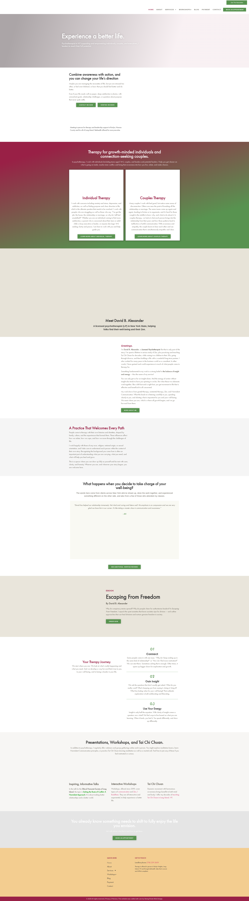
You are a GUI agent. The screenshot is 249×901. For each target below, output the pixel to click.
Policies (114, 899)
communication (123, 792)
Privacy (107, 899)
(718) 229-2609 (153, 862)
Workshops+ (185, 9)
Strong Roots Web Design (153, 899)
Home (151, 9)
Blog (196, 9)
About (159, 9)
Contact (217, 9)
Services (169, 9)
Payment (206, 9)
